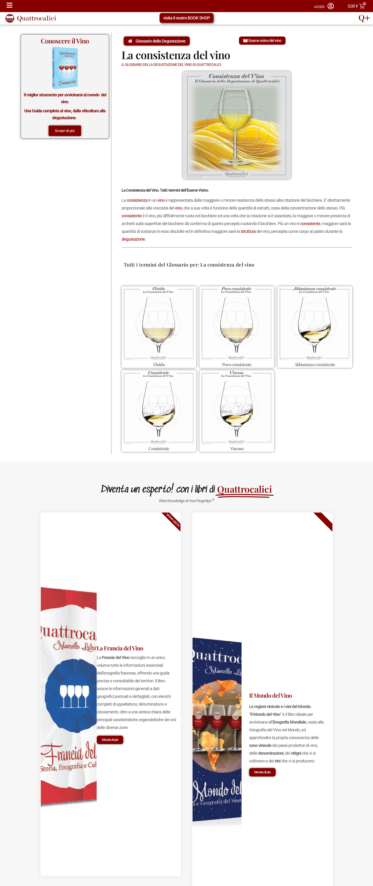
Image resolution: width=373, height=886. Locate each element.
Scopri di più (64, 131)
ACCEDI (319, 7)
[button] (262, 41)
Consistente (159, 448)
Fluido (159, 364)
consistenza (137, 200)
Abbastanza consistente (314, 364)
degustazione (133, 239)
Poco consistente (236, 364)
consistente (132, 215)
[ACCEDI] (330, 6)
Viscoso (236, 448)
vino (160, 200)
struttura (248, 231)
